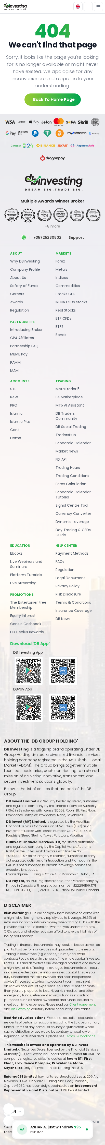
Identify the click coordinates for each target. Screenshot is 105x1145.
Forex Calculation (71, 483)
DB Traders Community (66, 416)
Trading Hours (68, 467)
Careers (17, 293)
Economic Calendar (73, 443)
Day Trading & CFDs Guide (73, 532)
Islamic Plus (20, 421)
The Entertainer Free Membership (28, 605)
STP (13, 388)
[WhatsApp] (23, 237)
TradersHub (66, 434)
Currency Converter (73, 513)
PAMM (15, 362)
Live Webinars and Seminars (26, 564)
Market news (67, 451)
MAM (14, 370)
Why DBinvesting (25, 261)
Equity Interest (23, 615)
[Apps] (8, 1108)
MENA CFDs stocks (71, 302)
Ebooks (16, 553)
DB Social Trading (71, 426)
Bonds (61, 334)
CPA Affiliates (22, 337)
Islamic (16, 413)
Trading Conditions (72, 475)
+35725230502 (47, 237)
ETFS (59, 326)
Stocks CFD (65, 293)
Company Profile (25, 269)
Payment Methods (72, 553)
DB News (63, 618)
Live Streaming (23, 583)
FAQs (60, 561)
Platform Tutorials (26, 574)
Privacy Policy (68, 586)
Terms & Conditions (73, 602)
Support (76, 237)
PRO (13, 405)
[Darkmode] (88, 6)
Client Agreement (83, 1004)
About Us (18, 277)
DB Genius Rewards (27, 632)
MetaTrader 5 (68, 388)
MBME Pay (19, 354)
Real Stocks (66, 310)
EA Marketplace (69, 397)
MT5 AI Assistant (70, 405)
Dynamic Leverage (72, 521)
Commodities (68, 285)
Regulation (19, 310)
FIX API (61, 459)
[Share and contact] (8, 1121)
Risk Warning (21, 1009)
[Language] (78, 6)
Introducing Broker (26, 329)
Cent (14, 429)
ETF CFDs (63, 318)
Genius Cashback (25, 623)
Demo (15, 437)
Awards (16, 302)
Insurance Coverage (74, 610)
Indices (62, 277)
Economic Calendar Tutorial (73, 495)
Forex (60, 261)
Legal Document (70, 577)
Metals (61, 269)
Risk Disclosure (68, 594)
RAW (14, 397)
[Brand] (15, 7)
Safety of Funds (24, 285)
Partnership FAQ (24, 346)
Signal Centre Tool (72, 505)
